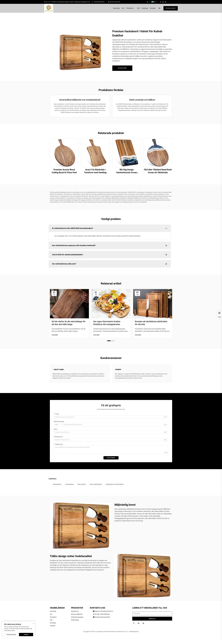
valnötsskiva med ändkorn (115, 484)
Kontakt (152, 8)
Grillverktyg (75, 620)
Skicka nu (152, 619)
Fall (138, 8)
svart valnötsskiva (95, 484)
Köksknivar (75, 611)
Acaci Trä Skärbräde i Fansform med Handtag (95, 171)
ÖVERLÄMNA (111, 458)
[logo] (54, 8)
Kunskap (145, 8)
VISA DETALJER (64, 153)
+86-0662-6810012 (99, 2)
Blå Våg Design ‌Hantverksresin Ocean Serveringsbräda (126, 171)
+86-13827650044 (103, 614)
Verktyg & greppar (77, 617)
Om (123, 8)
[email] (219, 317)
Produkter (129, 8)
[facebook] (160, 2)
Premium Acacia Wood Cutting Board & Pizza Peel (64, 171)
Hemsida (116, 8)
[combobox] (58, 424)
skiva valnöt (82, 484)
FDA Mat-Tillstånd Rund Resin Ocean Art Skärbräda (158, 171)
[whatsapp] (219, 313)
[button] (109, 340)
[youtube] (165, 2)
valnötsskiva (57, 484)
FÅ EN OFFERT (171, 8)
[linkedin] (163, 2)
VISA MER (55, 335)
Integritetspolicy (134, 631)
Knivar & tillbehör (77, 614)
